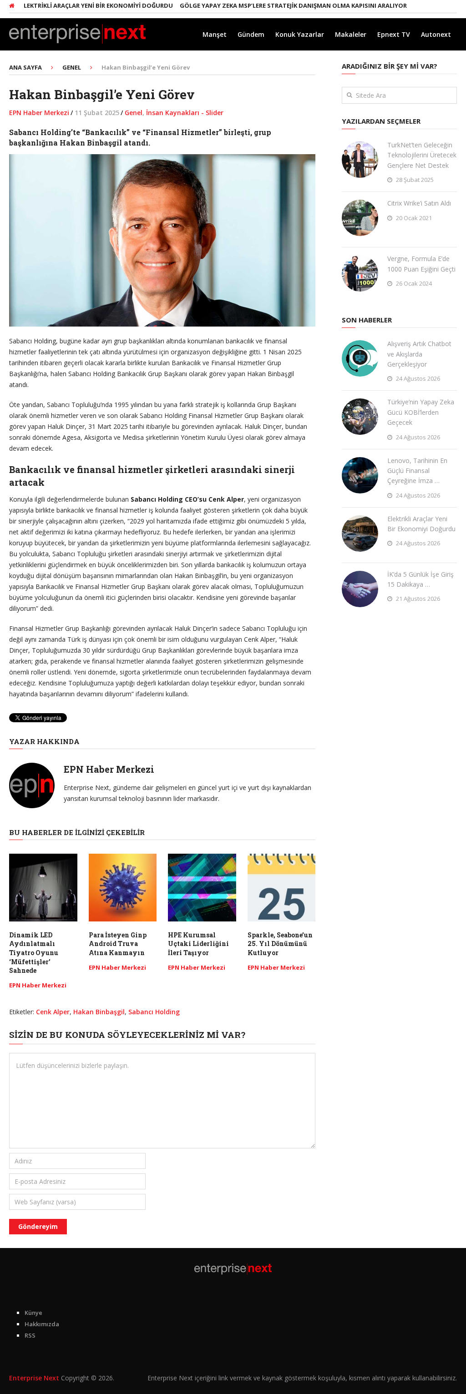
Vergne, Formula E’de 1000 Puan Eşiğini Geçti (421, 263)
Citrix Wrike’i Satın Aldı (419, 203)
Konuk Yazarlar (299, 34)
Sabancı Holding (154, 1011)
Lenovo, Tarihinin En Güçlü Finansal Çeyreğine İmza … (417, 470)
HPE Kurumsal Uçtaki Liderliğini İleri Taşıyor (198, 944)
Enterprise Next (34, 1378)
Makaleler (350, 34)
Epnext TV (393, 34)
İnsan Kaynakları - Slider (184, 112)
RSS (30, 1335)
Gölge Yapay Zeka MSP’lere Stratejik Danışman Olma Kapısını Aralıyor (274, 5)
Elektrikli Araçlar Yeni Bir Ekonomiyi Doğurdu (77, 5)
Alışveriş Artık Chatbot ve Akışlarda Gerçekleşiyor (419, 353)
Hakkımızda (42, 1324)
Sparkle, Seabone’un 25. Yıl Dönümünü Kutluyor (280, 944)
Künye (33, 1312)
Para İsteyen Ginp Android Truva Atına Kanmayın (118, 944)
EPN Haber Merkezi (39, 112)
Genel (133, 112)
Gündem (251, 34)
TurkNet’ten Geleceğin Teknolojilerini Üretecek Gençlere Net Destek (421, 155)
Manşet (215, 34)
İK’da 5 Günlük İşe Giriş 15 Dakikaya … (420, 579)
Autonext (436, 34)
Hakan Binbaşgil (99, 1011)
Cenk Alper (53, 1011)
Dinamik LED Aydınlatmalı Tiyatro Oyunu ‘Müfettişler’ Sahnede (33, 953)
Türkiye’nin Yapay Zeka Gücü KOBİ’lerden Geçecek (420, 412)
